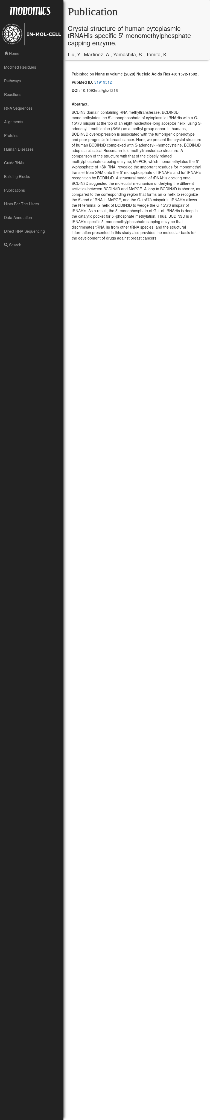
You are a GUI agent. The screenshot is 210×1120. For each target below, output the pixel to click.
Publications (14, 190)
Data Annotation (18, 217)
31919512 (102, 82)
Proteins (11, 135)
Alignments (13, 121)
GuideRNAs (14, 162)
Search (14, 244)
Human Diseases (19, 149)
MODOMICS (30, 10)
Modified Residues (20, 67)
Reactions (12, 94)
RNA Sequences (18, 108)
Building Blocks (17, 176)
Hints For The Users (21, 203)
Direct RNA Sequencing (24, 231)
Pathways (12, 80)
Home (13, 53)
